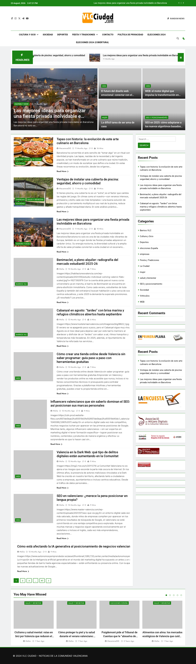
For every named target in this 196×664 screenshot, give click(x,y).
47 (42, 581)
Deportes (62, 34)
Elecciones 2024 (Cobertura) (92, 42)
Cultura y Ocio (27, 34)
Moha (61, 268)
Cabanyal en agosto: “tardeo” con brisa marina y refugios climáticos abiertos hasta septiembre (161, 206)
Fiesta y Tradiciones (83, 34)
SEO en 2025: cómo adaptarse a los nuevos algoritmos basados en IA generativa (163, 126)
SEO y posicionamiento (156, 117)
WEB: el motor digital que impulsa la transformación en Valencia (162, 95)
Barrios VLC (20, 100)
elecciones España (149, 248)
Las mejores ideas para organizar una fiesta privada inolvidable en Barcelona (120, 55)
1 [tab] (166, 595)
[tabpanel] (33, 622)
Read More (61, 171)
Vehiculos (145, 296)
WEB (104, 86)
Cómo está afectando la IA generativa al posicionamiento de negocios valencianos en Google (83, 546)
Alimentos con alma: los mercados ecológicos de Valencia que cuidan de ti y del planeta (162, 636)
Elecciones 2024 (157, 34)
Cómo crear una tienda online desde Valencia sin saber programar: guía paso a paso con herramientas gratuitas (91, 358)
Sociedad (48, 34)
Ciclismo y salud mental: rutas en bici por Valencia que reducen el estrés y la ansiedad (33, 636)
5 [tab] (181, 595)
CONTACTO (107, 34)
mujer (104, 117)
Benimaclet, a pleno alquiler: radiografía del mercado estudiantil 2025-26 (132, 3)
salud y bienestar (35, 199)
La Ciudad (36, 159)
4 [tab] (177, 595)
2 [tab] (170, 595)
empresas (20, 199)
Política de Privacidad (130, 34)
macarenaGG (65, 148)
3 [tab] (173, 595)
